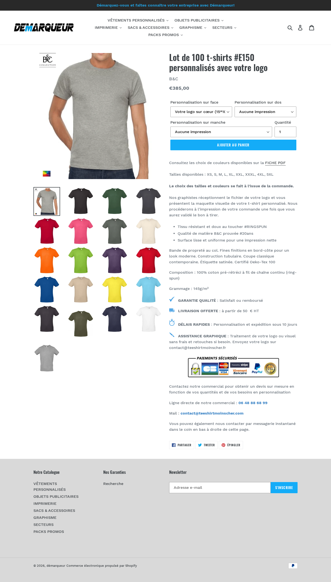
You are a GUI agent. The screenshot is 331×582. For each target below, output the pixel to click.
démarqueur (56, 565)
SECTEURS (43, 524)
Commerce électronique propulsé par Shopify (101, 565)
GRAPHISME (44, 517)
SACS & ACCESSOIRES (54, 510)
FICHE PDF (275, 162)
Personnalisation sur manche (197, 122)
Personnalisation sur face (194, 102)
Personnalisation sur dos (258, 102)
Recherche (113, 483)
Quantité (283, 122)
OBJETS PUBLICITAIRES (56, 496)
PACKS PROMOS (48, 531)
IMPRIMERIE (44, 503)
